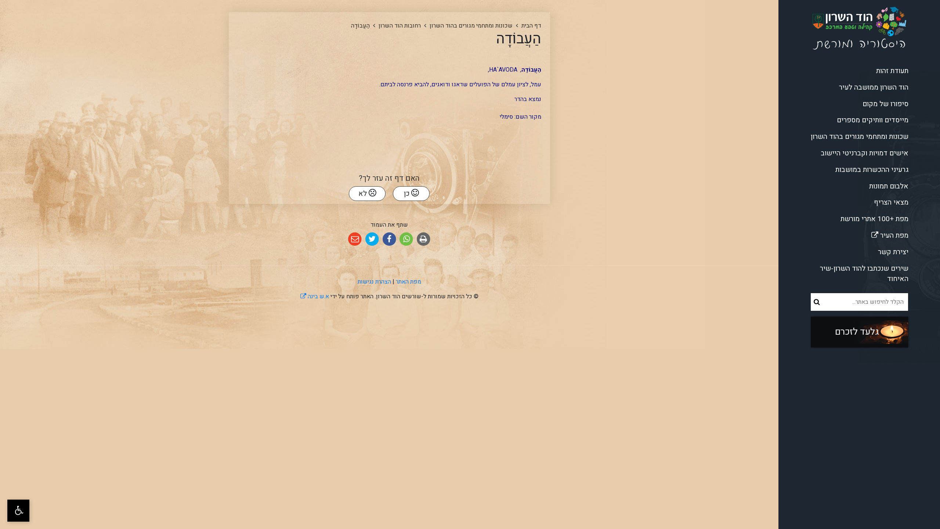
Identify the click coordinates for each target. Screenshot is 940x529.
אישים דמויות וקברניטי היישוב (864, 153)
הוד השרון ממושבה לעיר (873, 87)
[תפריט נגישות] (18, 511)
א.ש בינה (314, 296)
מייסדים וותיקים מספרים (872, 120)
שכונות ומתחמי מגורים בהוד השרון (859, 137)
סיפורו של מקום (885, 104)
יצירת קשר (893, 252)
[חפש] (817, 302)
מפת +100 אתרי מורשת (874, 219)
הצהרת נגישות (374, 281)
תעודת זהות (892, 71)
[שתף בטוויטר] (372, 239)
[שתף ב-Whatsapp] (406, 239)
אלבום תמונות (888, 186)
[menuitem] (859, 71)
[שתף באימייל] (355, 239)
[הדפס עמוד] (423, 239)
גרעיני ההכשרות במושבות (871, 170)
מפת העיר (868, 234)
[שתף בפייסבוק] (389, 239)
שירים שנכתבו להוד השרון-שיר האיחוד (864, 273)
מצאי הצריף (891, 202)
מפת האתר (408, 281)
